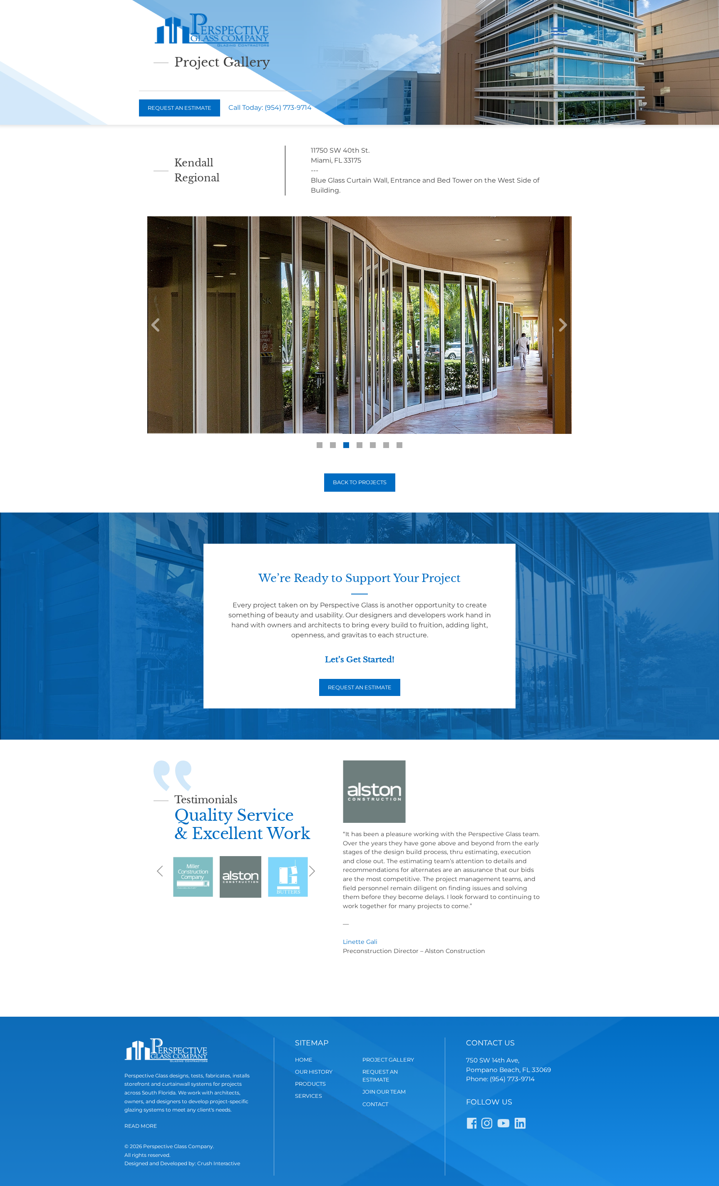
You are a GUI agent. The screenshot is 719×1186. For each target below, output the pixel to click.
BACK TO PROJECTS (360, 482)
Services (308, 1096)
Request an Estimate (179, 108)
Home (303, 1060)
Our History (313, 1072)
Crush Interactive (218, 1163)
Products (310, 1084)
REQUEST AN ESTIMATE (360, 687)
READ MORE (140, 1126)
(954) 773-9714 (288, 107)
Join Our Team (384, 1092)
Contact (375, 1104)
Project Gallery (388, 1060)
